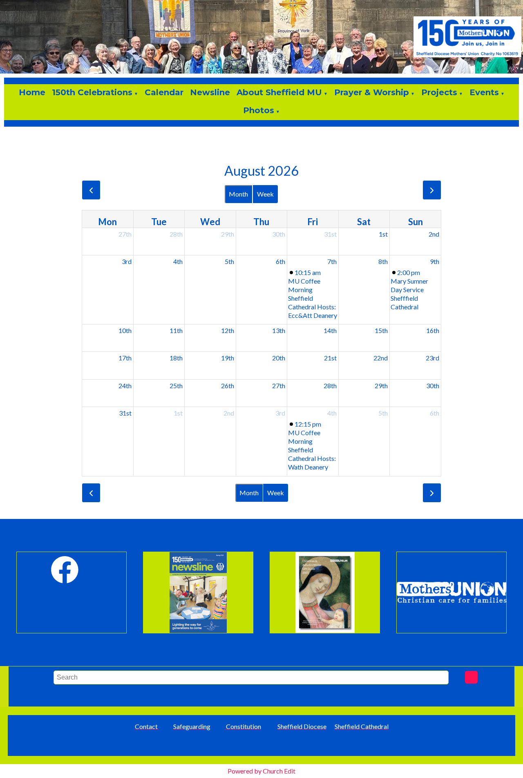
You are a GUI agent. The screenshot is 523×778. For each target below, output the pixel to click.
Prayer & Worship (371, 92)
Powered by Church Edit (261, 771)
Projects (439, 92)
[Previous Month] (91, 190)
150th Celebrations (92, 92)
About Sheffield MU (279, 92)
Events (484, 92)
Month (238, 194)
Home (32, 92)
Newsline (210, 92)
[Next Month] (431, 190)
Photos (258, 110)
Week (265, 194)
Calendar (164, 92)
